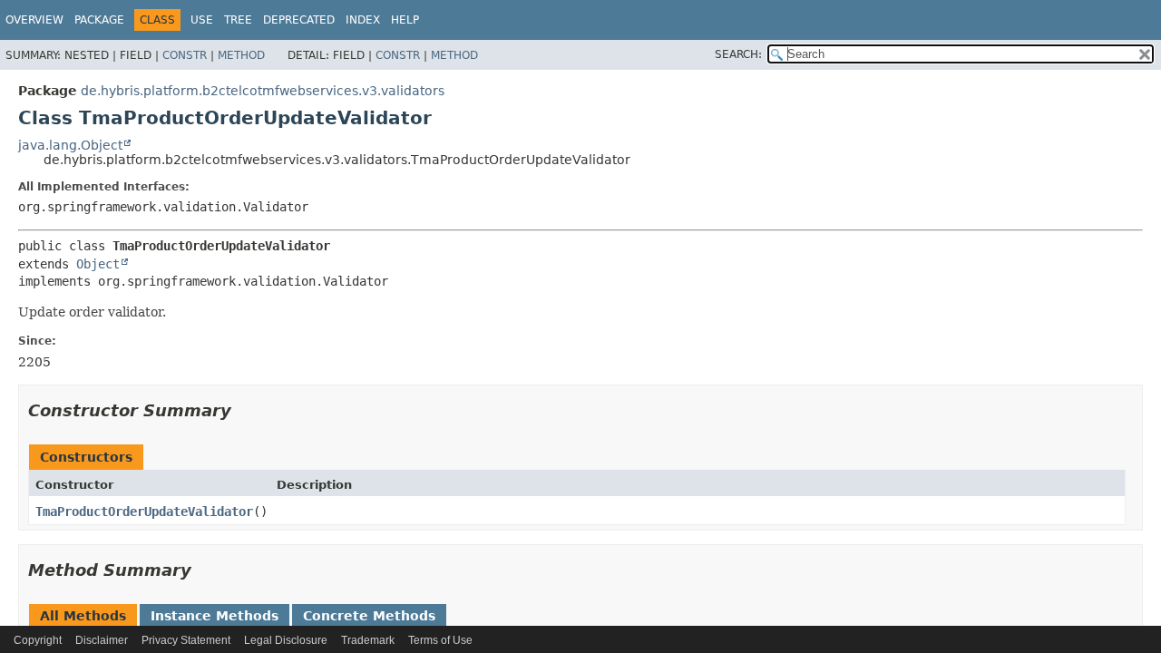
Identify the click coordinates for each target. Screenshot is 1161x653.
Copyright (38, 640)
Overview (34, 20)
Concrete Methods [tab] (369, 616)
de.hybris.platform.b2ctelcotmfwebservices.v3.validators (262, 90)
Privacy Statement (185, 640)
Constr (184, 55)
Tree (238, 20)
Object (98, 264)
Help (405, 20)
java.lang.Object (70, 145)
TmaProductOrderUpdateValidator (144, 511)
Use (201, 20)
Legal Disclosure (285, 640)
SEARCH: (738, 54)
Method (241, 55)
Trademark (368, 640)
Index (363, 20)
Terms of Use (440, 640)
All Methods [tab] (83, 616)
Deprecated (299, 20)
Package (99, 20)
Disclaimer (101, 640)
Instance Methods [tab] (214, 616)
